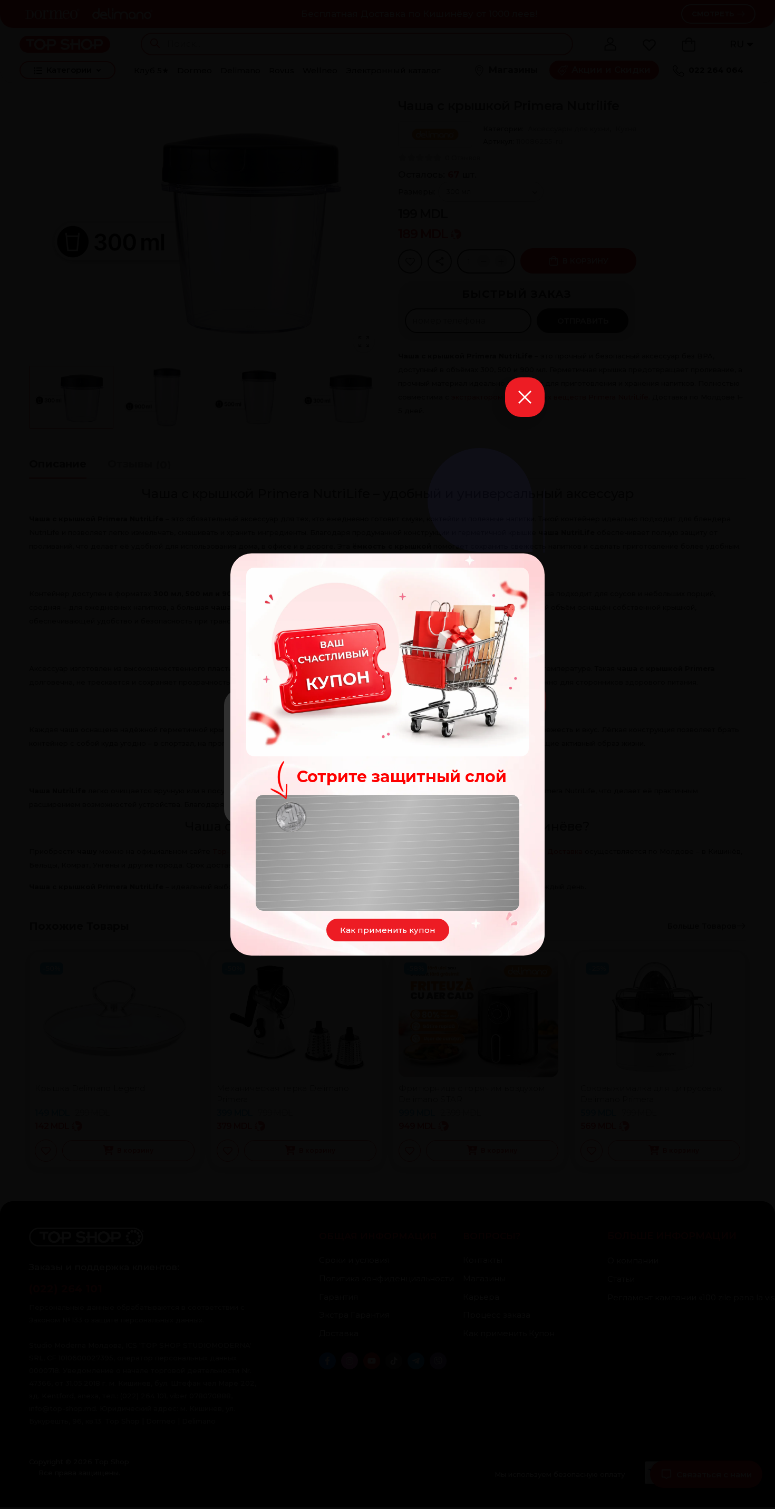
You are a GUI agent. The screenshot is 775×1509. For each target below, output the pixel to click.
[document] (387, 754)
